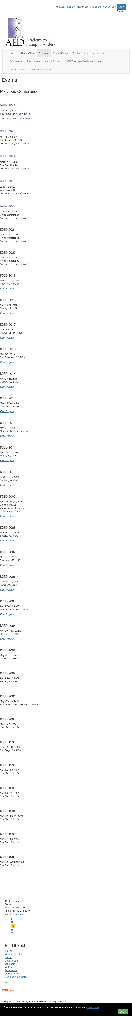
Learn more (93, 1007)
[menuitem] (61, 6)
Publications (11, 970)
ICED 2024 (7, 156)
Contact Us (108, 6)
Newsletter (82, 6)
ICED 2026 (7, 104)
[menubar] (86, 6)
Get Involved (11, 960)
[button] (27, 53)
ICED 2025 (7, 131)
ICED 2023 (7, 181)
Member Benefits (13, 954)
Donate (71, 6)
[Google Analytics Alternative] (8, 989)
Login (121, 6)
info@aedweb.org (14, 913)
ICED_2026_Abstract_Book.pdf (16, 118)
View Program (7, 288)
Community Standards (16, 976)
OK (124, 1011)
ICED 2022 (7, 205)
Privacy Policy (12, 973)
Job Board (95, 6)
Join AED (60, 6)
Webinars (9, 967)
